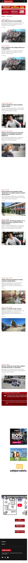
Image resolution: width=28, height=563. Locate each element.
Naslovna (3, 16)
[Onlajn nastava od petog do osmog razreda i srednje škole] (13, 297)
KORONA (7, 103)
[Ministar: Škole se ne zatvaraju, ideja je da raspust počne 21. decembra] (13, 382)
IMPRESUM (4, 541)
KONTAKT (3, 544)
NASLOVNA (7, 19)
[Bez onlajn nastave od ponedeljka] (13, 35)
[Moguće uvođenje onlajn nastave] (13, 325)
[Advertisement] (14, 85)
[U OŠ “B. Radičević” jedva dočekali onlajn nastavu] (13, 121)
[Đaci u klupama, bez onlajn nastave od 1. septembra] (13, 63)
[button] (2, 1)
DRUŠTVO (3, 19)
